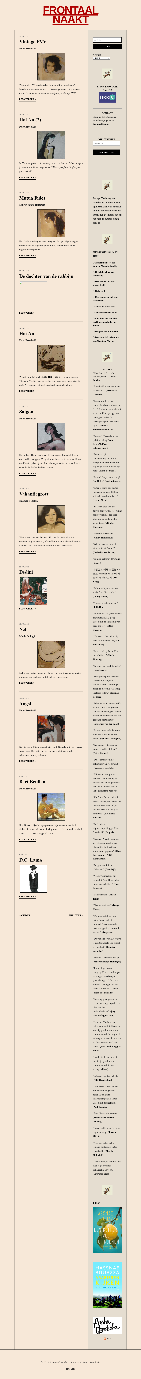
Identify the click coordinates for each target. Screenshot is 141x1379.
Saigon (26, 411)
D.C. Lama (30, 859)
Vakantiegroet (34, 493)
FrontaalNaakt (70, 15)
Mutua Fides (32, 197)
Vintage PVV (32, 41)
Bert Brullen (32, 781)
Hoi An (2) (30, 119)
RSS (108, 1338)
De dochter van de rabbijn (46, 275)
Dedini (26, 571)
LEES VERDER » (27, 99)
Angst (25, 703)
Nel (22, 629)
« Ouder (24, 915)
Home (70, 1369)
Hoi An (26, 333)
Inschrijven (106, 152)
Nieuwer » (76, 915)
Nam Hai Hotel (50, 377)
